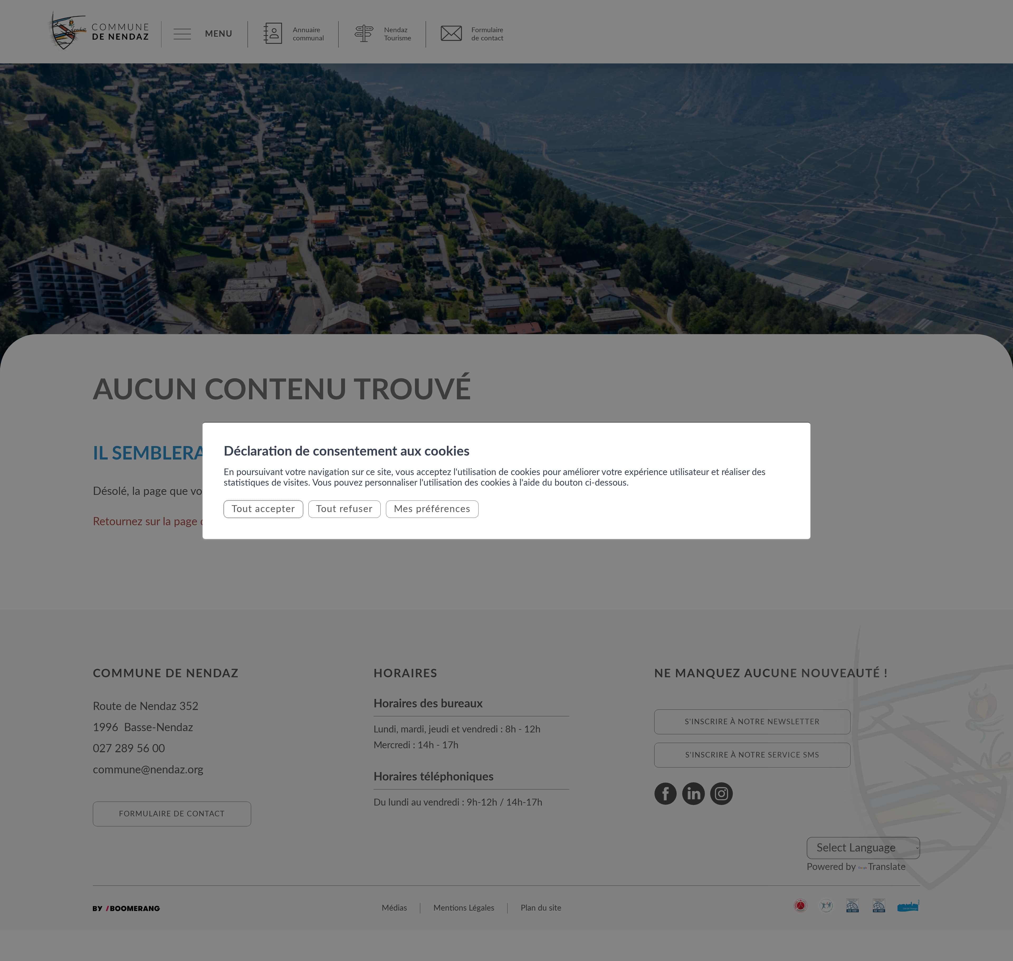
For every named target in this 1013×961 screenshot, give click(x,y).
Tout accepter (263, 509)
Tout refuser (344, 509)
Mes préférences (432, 509)
